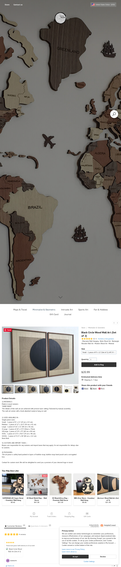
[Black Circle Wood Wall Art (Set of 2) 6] (76, 389)
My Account (34, 516)
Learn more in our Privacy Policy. (73, 549)
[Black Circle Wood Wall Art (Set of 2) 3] (45, 389)
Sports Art (83, 309)
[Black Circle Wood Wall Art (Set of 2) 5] (68, 389)
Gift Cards (87, 516)
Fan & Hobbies (101, 309)
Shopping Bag (69, 516)
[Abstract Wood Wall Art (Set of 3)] (108, 484)
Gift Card (54, 314)
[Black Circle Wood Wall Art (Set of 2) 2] (32, 389)
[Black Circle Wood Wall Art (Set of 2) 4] (57, 389)
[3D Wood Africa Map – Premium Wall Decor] (60, 484)
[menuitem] (114, 323)
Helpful (9, 566)
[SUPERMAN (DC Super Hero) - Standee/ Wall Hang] (13, 484)
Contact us (18, 4)
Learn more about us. (69, 552)
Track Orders (51, 516)
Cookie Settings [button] (89, 561)
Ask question (109, 339)
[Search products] (114, 114)
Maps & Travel (20, 309)
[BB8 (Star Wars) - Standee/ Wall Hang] (84, 484)
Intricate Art (67, 309)
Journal (67, 314)
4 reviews (101, 339)
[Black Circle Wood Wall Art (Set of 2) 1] (20, 389)
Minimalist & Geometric (44, 309)
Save (9, 330)
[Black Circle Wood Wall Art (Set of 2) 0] (7, 389)
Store (7, 4)
